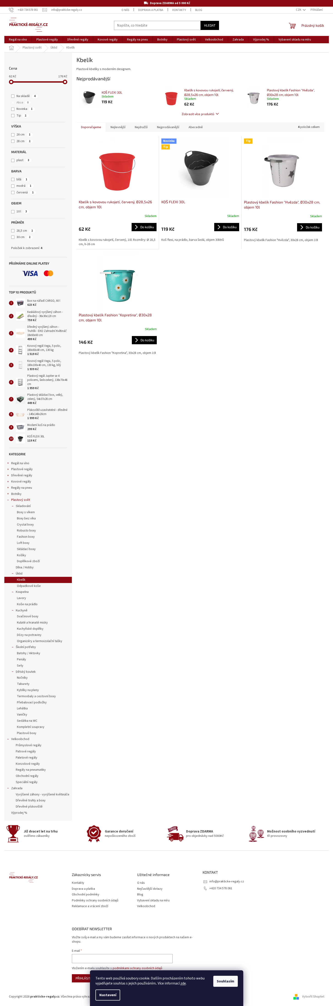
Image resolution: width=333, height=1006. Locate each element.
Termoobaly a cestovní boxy (36, 696)
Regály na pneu (21, 487)
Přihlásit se (85, 978)
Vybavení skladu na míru (153, 900)
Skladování (23, 506)
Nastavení (107, 995)
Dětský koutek (26, 672)
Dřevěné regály (21, 475)
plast (22, 160)
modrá (23, 186)
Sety (20, 665)
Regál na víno (20, 463)
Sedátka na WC (27, 721)
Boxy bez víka (26, 518)
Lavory (21, 598)
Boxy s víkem (26, 512)
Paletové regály (26, 757)
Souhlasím (225, 981)
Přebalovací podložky (32, 702)
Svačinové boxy (27, 616)
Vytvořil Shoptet (313, 996)
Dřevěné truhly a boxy (31, 800)
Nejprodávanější (168, 127)
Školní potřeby (26, 647)
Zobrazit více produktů (198, 114)
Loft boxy (23, 543)
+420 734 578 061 (220, 888)
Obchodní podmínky (85, 894)
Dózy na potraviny (29, 635)
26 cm (23, 134)
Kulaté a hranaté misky (32, 622)
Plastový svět (20, 500)
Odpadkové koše (29, 586)
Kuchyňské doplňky (30, 628)
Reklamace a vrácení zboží (90, 906)
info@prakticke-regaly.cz (226, 881)
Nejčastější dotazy (149, 889)
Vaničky (22, 714)
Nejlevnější (118, 127)
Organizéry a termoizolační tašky (39, 641)
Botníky (16, 494)
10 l (21, 211)
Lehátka (22, 708)
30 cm (23, 237)
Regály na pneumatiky (31, 769)
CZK (299, 10)
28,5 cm (24, 230)
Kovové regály (21, 481)
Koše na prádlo (27, 604)
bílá (21, 179)
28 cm (23, 141)
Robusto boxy (26, 530)
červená (25, 192)
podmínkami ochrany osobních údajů (137, 968)
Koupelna (22, 592)
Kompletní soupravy (30, 727)
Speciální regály (27, 782)
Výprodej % (19, 813)
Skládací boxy (26, 549)
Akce (22, 102)
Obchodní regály (27, 776)
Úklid (19, 573)
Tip (21, 115)
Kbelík (21, 580)
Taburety (23, 684)
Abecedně (196, 127)
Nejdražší (141, 127)
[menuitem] (18, 39)
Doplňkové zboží (28, 561)
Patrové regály (26, 751)
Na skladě (26, 96)
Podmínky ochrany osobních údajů (95, 900)
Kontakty (179, 10)
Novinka (24, 109)
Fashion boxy (26, 536)
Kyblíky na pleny (28, 690)
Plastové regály (22, 469)
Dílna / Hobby (25, 567)
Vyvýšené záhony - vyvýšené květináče (42, 794)
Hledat (209, 25)
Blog (198, 10)
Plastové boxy (26, 733)
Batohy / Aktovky (28, 653)
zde (183, 983)
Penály (21, 659)
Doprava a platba (150, 10)
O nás (125, 10)
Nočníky (22, 677)
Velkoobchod (20, 739)
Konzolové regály (28, 764)
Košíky (21, 555)
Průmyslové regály (28, 745)
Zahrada (16, 788)
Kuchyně (21, 610)
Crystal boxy (25, 524)
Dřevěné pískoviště (29, 806)
